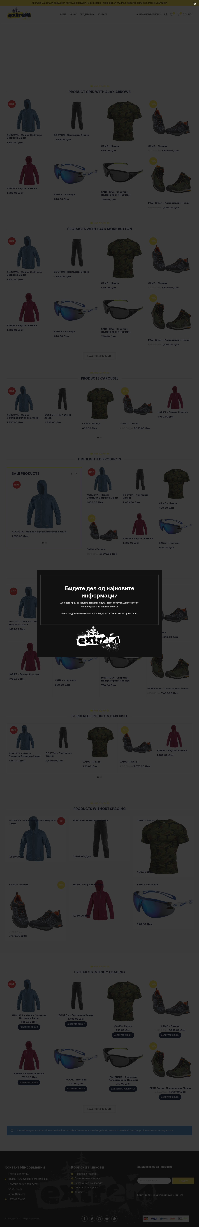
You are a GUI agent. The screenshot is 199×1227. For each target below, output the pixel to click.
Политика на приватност (124, 613)
